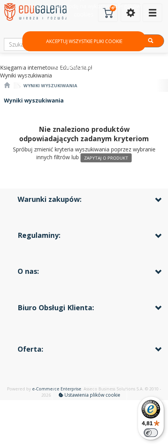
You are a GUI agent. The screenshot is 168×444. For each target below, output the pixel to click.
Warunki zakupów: (50, 199)
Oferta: (30, 349)
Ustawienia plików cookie (91, 395)
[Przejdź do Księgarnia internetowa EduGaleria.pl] (7, 85)
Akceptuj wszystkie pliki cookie (84, 41)
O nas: (28, 271)
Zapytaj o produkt (106, 158)
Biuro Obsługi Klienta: (56, 307)
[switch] (151, 432)
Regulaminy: (39, 235)
